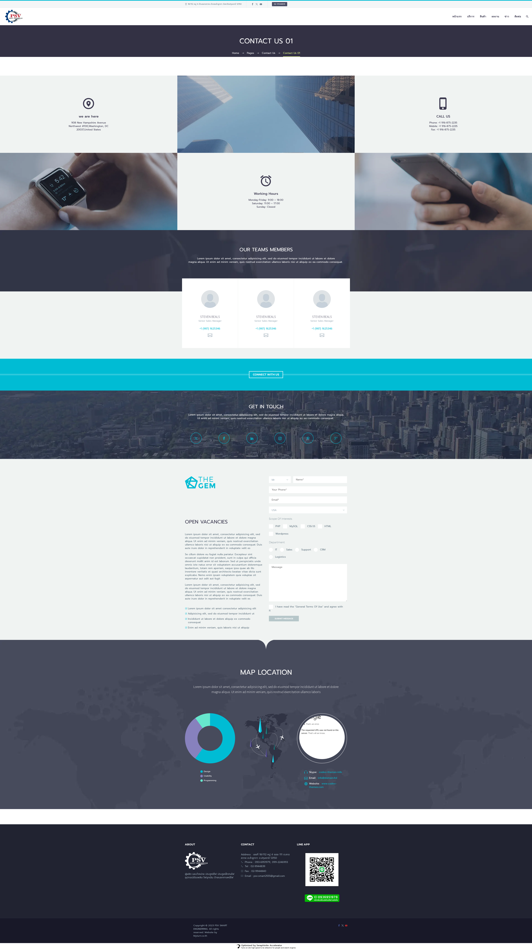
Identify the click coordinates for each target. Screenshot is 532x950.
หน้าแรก (457, 16)
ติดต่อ (518, 16)
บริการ (470, 16)
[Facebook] (252, 4)
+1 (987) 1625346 (210, 329)
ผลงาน (495, 16)
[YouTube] (261, 4)
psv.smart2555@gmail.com (269, 876)
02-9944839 (279, 4)
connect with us (266, 374)
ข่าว (507, 16)
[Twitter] (257, 4)
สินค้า (483, 16)
